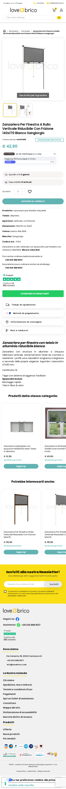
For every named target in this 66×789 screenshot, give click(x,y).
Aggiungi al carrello (33, 201)
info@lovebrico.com (56, 3)
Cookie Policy (31, 771)
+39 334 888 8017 (31, 624)
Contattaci (9, 703)
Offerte (7, 729)
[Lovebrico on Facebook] (17, 619)
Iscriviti (53, 584)
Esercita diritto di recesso (17, 716)
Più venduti (9, 738)
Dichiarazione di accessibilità (20, 712)
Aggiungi (21, 466)
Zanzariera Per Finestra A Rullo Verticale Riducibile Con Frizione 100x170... (20, 535)
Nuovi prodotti (11, 734)
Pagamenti (9, 694)
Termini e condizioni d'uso (17, 689)
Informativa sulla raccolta (19, 785)
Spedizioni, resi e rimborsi (17, 684)
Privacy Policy (21, 771)
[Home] (4, 31)
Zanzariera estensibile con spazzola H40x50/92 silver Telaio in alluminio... (20, 449)
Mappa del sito (11, 707)
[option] (33, 69)
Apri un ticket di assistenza (18, 698)
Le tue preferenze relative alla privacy (34, 779)
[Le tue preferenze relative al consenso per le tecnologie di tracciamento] (5, 784)
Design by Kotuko (44, 771)
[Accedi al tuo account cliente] (61, 9)
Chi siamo (8, 680)
